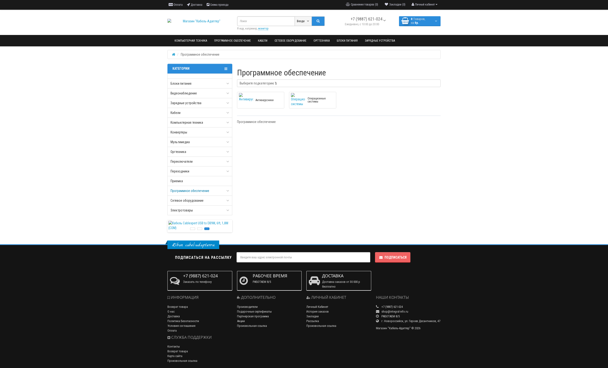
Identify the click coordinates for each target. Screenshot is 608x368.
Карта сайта (174, 356)
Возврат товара (177, 307)
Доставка (196, 4)
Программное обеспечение (232, 40)
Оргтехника (322, 40)
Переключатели (182, 161)
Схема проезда (218, 4)
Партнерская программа (253, 316)
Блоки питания (347, 40)
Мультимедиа (180, 142)
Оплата (178, 4)
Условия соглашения (181, 326)
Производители (247, 307)
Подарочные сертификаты (254, 311)
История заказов (317, 311)
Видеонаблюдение (184, 93)
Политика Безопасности (183, 321)
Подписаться (396, 257)
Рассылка (312, 321)
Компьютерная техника (191, 40)
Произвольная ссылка (182, 361)
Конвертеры (179, 132)
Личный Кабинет (317, 307)
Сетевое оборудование (290, 40)
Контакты (173, 346)
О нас (171, 311)
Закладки (312, 316)
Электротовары (182, 210)
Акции (241, 321)
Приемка (177, 181)
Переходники (180, 171)
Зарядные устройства (380, 40)
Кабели (262, 40)
